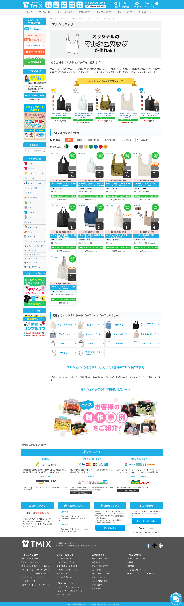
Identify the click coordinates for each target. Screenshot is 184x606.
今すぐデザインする (36, 51)
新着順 (79, 140)
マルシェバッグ (109, 18)
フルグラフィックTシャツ (36, 242)
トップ (29, 12)
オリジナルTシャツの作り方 (68, 587)
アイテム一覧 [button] (44, 12)
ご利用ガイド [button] (144, 12)
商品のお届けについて (101, 573)
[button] (115, 5)
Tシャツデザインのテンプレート (69, 591)
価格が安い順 (93, 140)
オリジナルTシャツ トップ (59, 18)
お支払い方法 (94, 452)
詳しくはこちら (110, 528)
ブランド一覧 (31, 250)
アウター (31, 222)
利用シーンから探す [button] (64, 12)
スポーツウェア (33, 212)
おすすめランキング (34, 254)
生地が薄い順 (126, 140)
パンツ (30, 217)
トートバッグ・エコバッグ (37, 183)
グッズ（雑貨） (33, 198)
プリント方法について (65, 577)
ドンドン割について (100, 566)
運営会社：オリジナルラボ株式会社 (141, 573)
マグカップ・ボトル (29, 584)
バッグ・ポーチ (36, 569)
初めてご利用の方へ (100, 558)
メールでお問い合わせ (147, 521)
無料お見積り (36, 62)
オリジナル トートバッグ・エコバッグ (86, 18)
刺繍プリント (62, 573)
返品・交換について (100, 577)
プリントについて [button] (125, 12)
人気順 (68, 140)
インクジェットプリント (66, 562)
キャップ (31, 232)
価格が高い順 (110, 140)
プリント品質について (65, 558)
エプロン (31, 203)
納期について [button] (84, 12)
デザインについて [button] (104, 12)
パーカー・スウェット (35, 173)
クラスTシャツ (32, 259)
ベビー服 (31, 178)
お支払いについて (99, 562)
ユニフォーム (32, 227)
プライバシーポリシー (136, 558)
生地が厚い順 (142, 140)
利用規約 (130, 562)
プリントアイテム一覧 (35, 246)
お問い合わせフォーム (36, 95)
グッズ (24, 581)
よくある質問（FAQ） (100, 581)
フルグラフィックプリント (67, 569)
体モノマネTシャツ (34, 267)
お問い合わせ (97, 584)
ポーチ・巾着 (32, 188)
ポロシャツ (31, 168)
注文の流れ (96, 569)
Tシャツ (30, 164)
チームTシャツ (32, 263)
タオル (30, 193)
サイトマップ (97, 588)
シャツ (30, 208)
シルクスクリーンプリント (67, 566)
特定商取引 (131, 566)
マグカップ (31, 237)
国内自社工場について (136, 569)
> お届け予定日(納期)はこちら (34, 45)
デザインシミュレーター (66, 594)
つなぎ (39, 577)
